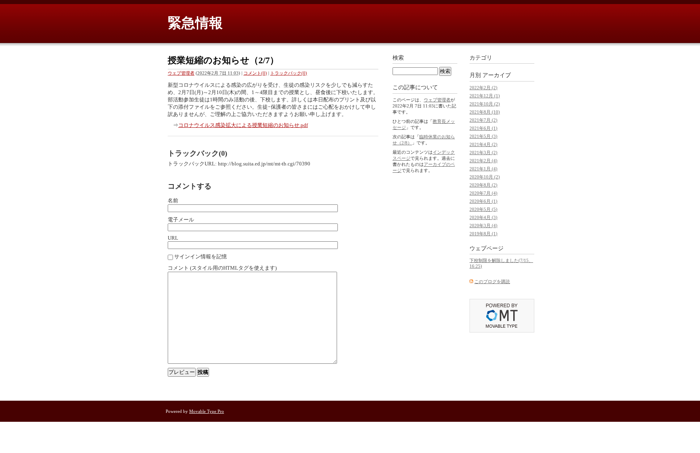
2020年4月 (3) (483, 217)
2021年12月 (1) (485, 95)
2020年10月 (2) (485, 176)
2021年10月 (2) (485, 103)
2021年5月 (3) (483, 136)
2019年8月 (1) (483, 233)
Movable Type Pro (206, 411)
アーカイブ (496, 75)
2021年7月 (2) (483, 120)
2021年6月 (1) (483, 128)
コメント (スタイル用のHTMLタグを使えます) (222, 268)
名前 (173, 201)
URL (173, 238)
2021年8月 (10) (485, 111)
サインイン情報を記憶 (200, 256)
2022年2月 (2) (483, 87)
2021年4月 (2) (483, 144)
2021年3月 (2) (483, 152)
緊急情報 (195, 22)
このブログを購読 (492, 281)
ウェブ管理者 (181, 73)
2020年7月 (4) (483, 193)
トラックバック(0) (288, 73)
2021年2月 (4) (483, 160)
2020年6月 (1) (483, 201)
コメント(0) (255, 73)
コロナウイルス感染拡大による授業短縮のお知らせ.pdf (243, 125)
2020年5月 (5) (483, 209)
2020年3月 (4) (483, 225)
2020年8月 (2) (483, 184)
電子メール (181, 220)
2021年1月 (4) (483, 168)
